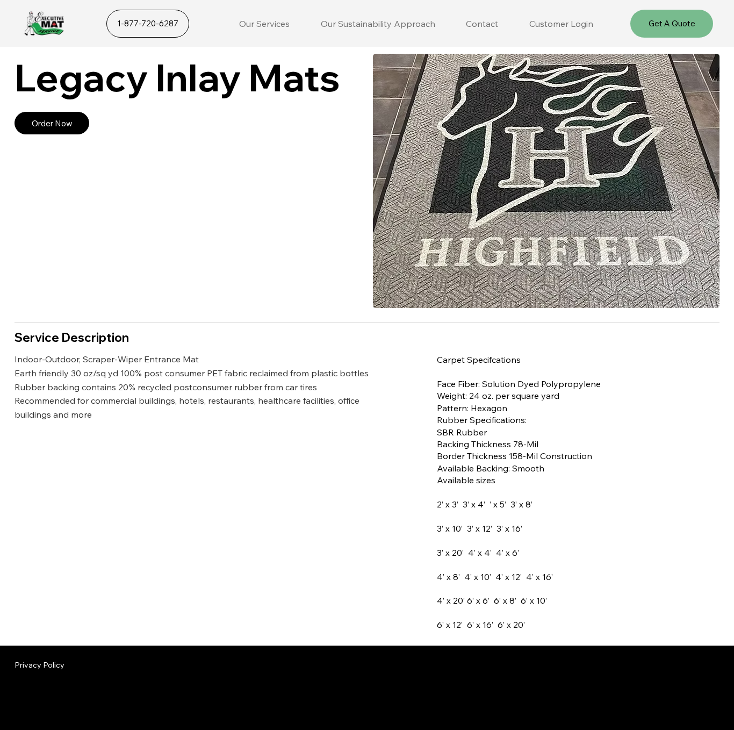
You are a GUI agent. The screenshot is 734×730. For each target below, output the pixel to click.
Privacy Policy (39, 665)
